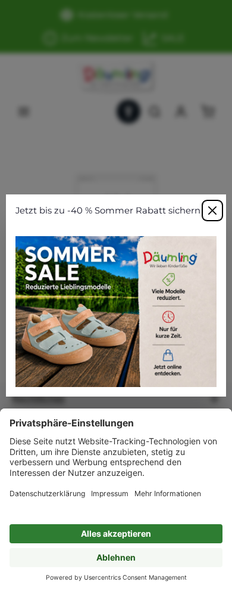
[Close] (212, 210)
